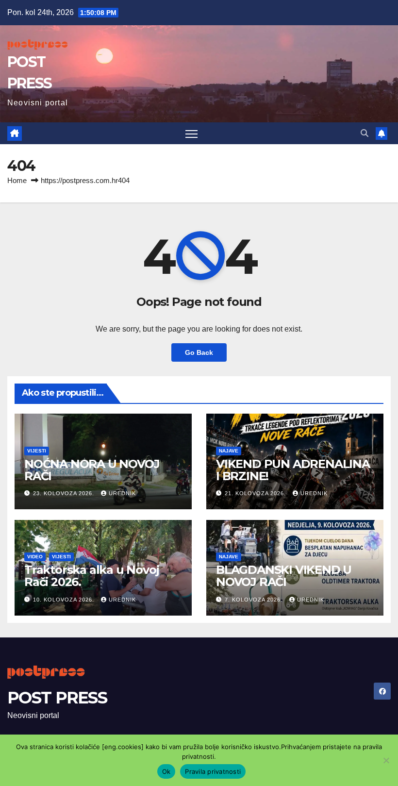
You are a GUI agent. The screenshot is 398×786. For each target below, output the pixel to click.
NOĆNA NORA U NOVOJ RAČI (91, 470)
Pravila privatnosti (213, 771)
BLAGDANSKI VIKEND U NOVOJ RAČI (283, 576)
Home (17, 180)
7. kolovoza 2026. (254, 599)
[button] (364, 133)
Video (35, 556)
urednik (122, 493)
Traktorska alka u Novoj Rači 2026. (91, 576)
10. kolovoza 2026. (64, 599)
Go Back (199, 352)
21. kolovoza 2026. (256, 493)
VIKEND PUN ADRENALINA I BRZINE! (293, 470)
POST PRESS (57, 697)
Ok (166, 771)
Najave (228, 450)
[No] (386, 760)
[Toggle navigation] (191, 133)
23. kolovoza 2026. (64, 493)
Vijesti (36, 450)
